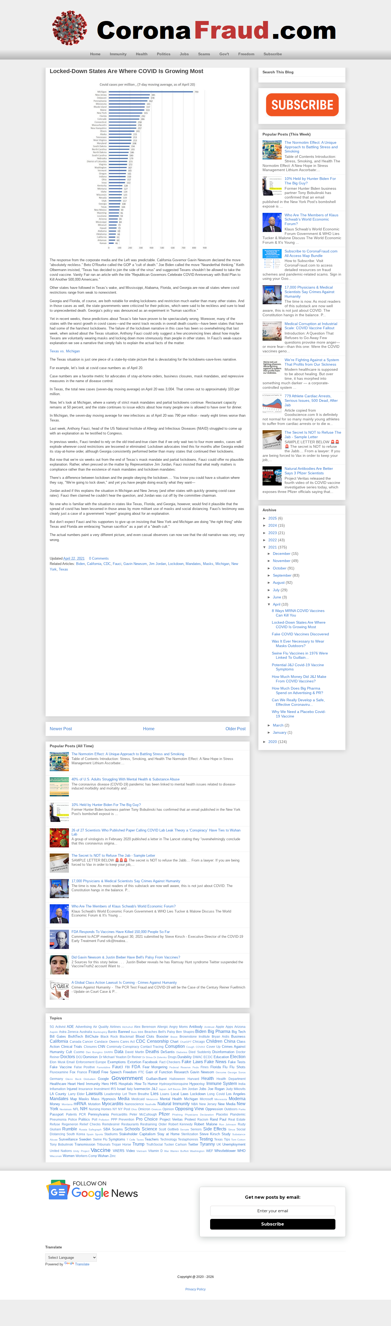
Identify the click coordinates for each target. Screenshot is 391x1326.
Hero (105, 1084)
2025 (273, 518)
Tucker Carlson (175, 1144)
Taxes (140, 1139)
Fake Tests (237, 1062)
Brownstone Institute (195, 1036)
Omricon (156, 1109)
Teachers (152, 1139)
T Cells (131, 1139)
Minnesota (220, 1099)
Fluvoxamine (59, 1072)
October (280, 568)
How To (140, 1084)
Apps (229, 1026)
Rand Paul (218, 1119)
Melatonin (152, 1099)
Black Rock (109, 1036)
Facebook (150, 1062)
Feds (196, 1067)
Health (142, 54)
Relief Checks (90, 1124)
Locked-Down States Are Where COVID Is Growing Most (299, 624)
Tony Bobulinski (61, 1144)
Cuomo (79, 1052)
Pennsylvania (98, 1114)
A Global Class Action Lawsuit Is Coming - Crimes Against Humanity (124, 983)
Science (149, 1129)
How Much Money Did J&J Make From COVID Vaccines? (299, 678)
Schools (132, 1129)
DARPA (108, 1052)
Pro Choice (147, 1119)
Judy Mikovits (236, 1089)
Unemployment (234, 1144)
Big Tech (239, 1032)
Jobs (184, 54)
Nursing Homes (100, 1109)
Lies (155, 1093)
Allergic (162, 1026)
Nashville (150, 1104)
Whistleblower (225, 1151)
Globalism (89, 1079)
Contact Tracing (152, 1046)
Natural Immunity (173, 1103)
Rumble (69, 1129)
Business (238, 1036)
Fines (205, 1067)
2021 (273, 547)
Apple (220, 1026)
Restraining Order (153, 1124)
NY (115, 1109)
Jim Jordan (157, 564)
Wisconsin (56, 1156)
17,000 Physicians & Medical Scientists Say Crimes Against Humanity (126, 881)
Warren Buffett (179, 1151)
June (277, 597)
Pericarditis (119, 1114)
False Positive (84, 1067)
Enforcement (85, 1062)
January (280, 732)
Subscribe (273, 54)
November (282, 561)
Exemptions (116, 1062)
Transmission (84, 1144)
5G (52, 1026)
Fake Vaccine (61, 1067)
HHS (113, 1084)
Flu (225, 1067)
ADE (70, 1027)
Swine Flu (100, 1139)
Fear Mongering (155, 1067)
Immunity (118, 54)
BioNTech (75, 1036)
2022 (273, 540)
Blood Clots (145, 1036)
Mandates (193, 564)
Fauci (117, 564)
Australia (86, 1031)
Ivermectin (142, 1089)
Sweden (85, 1139)
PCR (82, 1114)
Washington (197, 1151)
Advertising (84, 1026)
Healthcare (58, 1084)
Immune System (221, 1083)
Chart (174, 1042)
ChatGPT (186, 1041)
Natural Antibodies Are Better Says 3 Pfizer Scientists (309, 470)
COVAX (200, 1046)
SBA (106, 1129)
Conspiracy (131, 1046)
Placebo (222, 1114)
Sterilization (189, 1134)
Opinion (168, 1109)
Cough (190, 1046)
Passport (57, 1114)
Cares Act (127, 1041)
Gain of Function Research (167, 1072)
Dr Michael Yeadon (113, 1057)
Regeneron (70, 1124)
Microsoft (206, 1099)
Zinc (113, 1156)
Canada (75, 1041)
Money (55, 1104)
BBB (140, 1032)
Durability (184, 1057)
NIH (84, 1109)
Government (127, 1078)
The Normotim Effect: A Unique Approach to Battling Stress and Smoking (128, 754)
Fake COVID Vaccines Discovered (300, 634)
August (279, 582)
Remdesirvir (111, 1124)
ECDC (208, 1057)
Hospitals (126, 1084)
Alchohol (127, 1026)
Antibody (196, 1027)
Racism (202, 1119)
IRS (113, 1089)
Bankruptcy (100, 1032)
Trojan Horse (121, 1144)
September (283, 575)
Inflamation (58, 1089)
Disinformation (223, 1052)
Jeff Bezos (174, 1089)
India (242, 1084)
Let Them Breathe (135, 1094)
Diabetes (181, 1052)
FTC (141, 1072)
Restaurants (130, 1124)
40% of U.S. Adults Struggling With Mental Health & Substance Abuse (126, 779)
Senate (184, 1129)
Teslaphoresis (188, 1139)
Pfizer (164, 1114)
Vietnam (141, 1151)
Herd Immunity (88, 1084)
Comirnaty (114, 1046)
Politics (163, 54)
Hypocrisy (197, 1084)
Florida (215, 1067)
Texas (63, 569)
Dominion (90, 1057)
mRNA (80, 1103)
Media (124, 1098)
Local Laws (180, 1094)
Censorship (158, 1041)
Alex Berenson (145, 1026)
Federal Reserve (180, 1067)
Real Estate (237, 1119)
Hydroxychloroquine (173, 1084)
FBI (127, 1067)
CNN (101, 1047)
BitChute (91, 1036)
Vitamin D (155, 1150)
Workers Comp (86, 1156)
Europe (100, 1062)
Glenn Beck (73, 1079)
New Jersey (208, 1104)
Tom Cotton (238, 1139)
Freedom (246, 54)
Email (70, 1062)
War (166, 1151)
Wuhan (103, 1156)
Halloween (177, 1078)
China (229, 1041)
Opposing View (189, 1109)
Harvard (193, 1078)
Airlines (115, 1026)
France (82, 1072)
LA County (58, 1094)
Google (103, 1079)
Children (214, 1041)
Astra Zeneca (68, 1031)
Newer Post (61, 729)
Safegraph (95, 1129)
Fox (73, 1072)
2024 (273, 525)
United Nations (61, 1150)
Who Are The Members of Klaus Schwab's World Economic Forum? (124, 906)
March (279, 725)
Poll (94, 1119)
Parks (242, 1109)
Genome (221, 1072)
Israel (121, 1089)
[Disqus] (148, 645)
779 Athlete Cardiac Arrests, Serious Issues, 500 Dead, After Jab (311, 400)
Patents (71, 1114)
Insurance (85, 1089)
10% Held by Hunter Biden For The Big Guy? (106, 805)
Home (95, 54)
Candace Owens (106, 1041)
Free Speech (111, 1072)
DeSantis (168, 1052)
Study (226, 1134)
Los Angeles (236, 1094)
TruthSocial (154, 1144)
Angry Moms (178, 1026)
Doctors (67, 1056)
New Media (226, 1104)
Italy (130, 1089)
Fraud (94, 1072)
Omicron (144, 1109)
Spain (90, 1134)
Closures (90, 1046)
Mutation (94, 1104)
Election (238, 1056)
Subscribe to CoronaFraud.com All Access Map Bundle (311, 253)
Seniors (196, 1129)
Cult (69, 1052)
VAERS (118, 1151)
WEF (209, 1150)
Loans (164, 1094)
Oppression (214, 1109)
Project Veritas (171, 1119)
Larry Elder (76, 1094)
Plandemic (238, 1114)
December (282, 553)
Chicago (199, 1041)
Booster (162, 1036)
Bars (134, 1032)
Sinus (231, 1129)
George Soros (237, 1072)
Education (221, 1057)
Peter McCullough (143, 1114)
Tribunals (103, 1144)
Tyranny (207, 1144)
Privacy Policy (195, 1289)
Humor (153, 1084)
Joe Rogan (216, 1089)
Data (118, 1051)
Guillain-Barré (156, 1079)
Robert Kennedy (180, 1124)
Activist (60, 1026)
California (94, 564)
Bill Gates (58, 1036)
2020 (273, 742)
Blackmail (127, 1036)
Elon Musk (57, 1062)
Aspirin (54, 1032)
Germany (56, 1078)
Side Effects (214, 1129)
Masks (208, 564)
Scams (204, 54)
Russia (83, 1129)
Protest (190, 1119)
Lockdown (176, 564)
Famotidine (103, 1067)
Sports (99, 1134)
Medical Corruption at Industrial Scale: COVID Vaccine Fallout (311, 326)
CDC (107, 564)
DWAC (198, 1057)
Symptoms (117, 1139)
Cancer (87, 1041)
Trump (138, 1144)
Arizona (240, 1026)
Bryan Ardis (220, 1036)
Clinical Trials (71, 1047)
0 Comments (99, 558)
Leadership (112, 1094)
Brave (174, 1036)
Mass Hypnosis (103, 1099)
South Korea (75, 1134)
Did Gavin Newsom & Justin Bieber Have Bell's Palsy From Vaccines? (126, 957)
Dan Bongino (94, 1052)
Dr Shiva (147, 1057)
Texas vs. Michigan (65, 351)
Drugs (172, 1057)
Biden (80, 564)
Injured (72, 1089)
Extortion (134, 1062)
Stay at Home (168, 1134)
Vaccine (101, 1150)
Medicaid (138, 1099)
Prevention (126, 1119)
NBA (194, 1104)
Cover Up (213, 1046)
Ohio (134, 1109)
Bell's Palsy (166, 1031)
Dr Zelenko (160, 1057)
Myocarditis (112, 1103)
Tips (227, 1139)
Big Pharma (219, 1031)
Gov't (224, 54)
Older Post (236, 729)
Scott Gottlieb (168, 1129)
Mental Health (171, 1099)
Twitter (193, 1144)
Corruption (175, 1046)
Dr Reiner (134, 1057)
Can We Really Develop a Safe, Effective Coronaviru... (298, 702)
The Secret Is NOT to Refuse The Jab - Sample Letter (113, 856)
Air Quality (101, 1026)
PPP (114, 1119)
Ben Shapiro (185, 1031)
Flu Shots (238, 1067)
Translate (82, 1264)
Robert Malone (205, 1124)
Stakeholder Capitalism (137, 1134)
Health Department (231, 1078)
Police (72, 1119)
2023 (273, 533)
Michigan (222, 564)
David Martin (134, 1052)
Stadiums (111, 1134)
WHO (241, 1151)
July (277, 590)
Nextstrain (66, 1109)
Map (73, 1099)
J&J (154, 1089)
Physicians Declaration (199, 1114)
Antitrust (209, 1026)
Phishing (177, 1114)
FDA (136, 1067)
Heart (72, 1084)
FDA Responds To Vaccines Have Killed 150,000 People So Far (121, 932)
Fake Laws (192, 1061)
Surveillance (68, 1139)
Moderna (237, 1098)
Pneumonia (58, 1119)
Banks (112, 1031)
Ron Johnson (227, 1124)
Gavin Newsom (135, 564)
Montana (67, 1104)
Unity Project (81, 1151)
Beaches (150, 1031)
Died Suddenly (200, 1052)
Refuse (55, 1124)
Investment (102, 1089)
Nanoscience (134, 1104)
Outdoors (231, 1109)
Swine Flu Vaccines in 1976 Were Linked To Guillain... (300, 655)
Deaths (152, 1051)
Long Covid (215, 1094)
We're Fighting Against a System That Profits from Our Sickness (312, 362)
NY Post (124, 1109)
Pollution (104, 1119)
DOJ (79, 1057)
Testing (206, 1139)
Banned (124, 1032)
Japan (163, 1089)
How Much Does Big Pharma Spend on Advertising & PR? (297, 690)
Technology (168, 1139)
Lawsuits (94, 1093)
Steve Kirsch (209, 1134)
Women (68, 1156)
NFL (76, 1109)
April (277, 604)
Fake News (215, 1061)
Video (130, 1151)
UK (219, 1144)
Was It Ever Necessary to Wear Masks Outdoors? (298, 643)
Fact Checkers (170, 1062)
